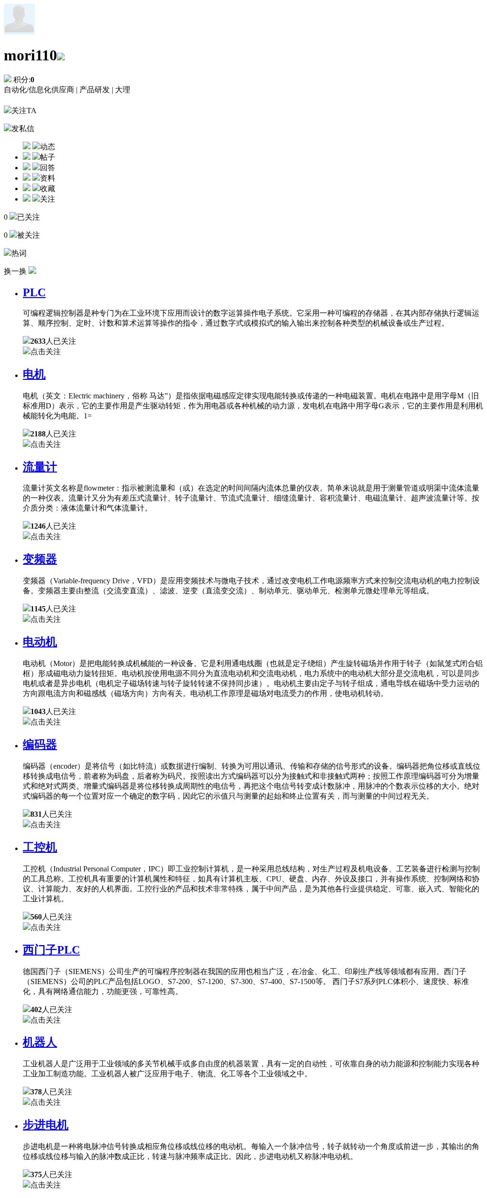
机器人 (40, 1042)
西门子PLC (51, 950)
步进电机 (45, 1125)
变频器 (40, 559)
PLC (34, 292)
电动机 (40, 642)
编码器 (40, 744)
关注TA (24, 110)
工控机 (40, 847)
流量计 (40, 467)
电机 (34, 374)
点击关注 (45, 352)
